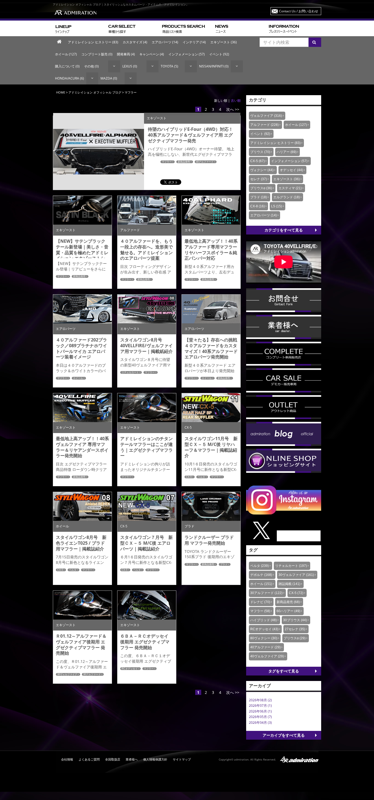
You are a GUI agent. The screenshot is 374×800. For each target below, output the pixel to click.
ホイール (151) (261, 584)
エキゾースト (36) (223, 42)
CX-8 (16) (257, 206)
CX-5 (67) (257, 161)
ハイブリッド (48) (263, 620)
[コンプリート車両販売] (283, 353)
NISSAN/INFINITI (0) (214, 66)
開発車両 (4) (126, 54)
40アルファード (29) (265, 647)
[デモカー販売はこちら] (283, 380)
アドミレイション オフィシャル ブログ (94, 92)
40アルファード (205, 161)
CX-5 (189, 477)
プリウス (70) (260, 152)
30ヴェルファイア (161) (296, 575)
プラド (224, 564)
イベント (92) (219, 54)
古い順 (236, 100)
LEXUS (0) (129, 66)
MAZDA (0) (108, 78)
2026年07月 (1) (260, 705)
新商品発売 (184, 161)
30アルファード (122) (266, 593)
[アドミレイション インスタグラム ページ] (283, 499)
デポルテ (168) (261, 575)
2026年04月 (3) (260, 722)
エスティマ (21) (290, 188)
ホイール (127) (66, 54)
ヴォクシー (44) (262, 170)
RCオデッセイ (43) (264, 629)
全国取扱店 (112, 759)
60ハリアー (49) (288, 611)
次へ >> (232, 109)
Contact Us (298, 11)
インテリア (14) (194, 42)
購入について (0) (67, 66)
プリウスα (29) (295, 638)
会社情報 (67, 759)
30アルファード (92, 674)
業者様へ (132, 759)
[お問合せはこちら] (283, 300)
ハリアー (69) (287, 152)
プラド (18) (258, 197)
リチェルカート (130, 372)
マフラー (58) (260, 611)
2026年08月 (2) (260, 700)
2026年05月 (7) (260, 716)
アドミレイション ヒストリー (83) (93, 42)
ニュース (239, 28)
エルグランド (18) (286, 197)
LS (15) (276, 206)
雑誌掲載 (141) (289, 584)
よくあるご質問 (89, 759)
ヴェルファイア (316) (266, 116)
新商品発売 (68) (288, 602)
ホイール (78, 378)
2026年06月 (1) (260, 711)
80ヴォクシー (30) (263, 638)
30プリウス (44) (295, 620)
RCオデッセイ (130, 668)
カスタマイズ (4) (135, 42)
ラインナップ (79, 28)
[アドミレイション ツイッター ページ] (283, 530)
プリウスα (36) (261, 188)
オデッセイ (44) (291, 170)
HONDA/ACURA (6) (69, 78)
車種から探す (133, 28)
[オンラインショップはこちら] (283, 460)
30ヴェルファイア (67, 674)
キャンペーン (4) (151, 54)
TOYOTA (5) (169, 66)
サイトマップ (182, 759)
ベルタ (201, 477)
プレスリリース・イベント (293, 28)
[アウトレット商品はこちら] (283, 407)
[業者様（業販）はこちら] (283, 326)
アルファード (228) (264, 125)
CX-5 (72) (296, 593)
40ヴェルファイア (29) (267, 656)
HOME (60, 92)
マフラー (167, 161)
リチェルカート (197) (291, 566)
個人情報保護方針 (155, 759)
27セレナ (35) (295, 629)
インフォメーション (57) (186, 54)
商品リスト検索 (186, 28)
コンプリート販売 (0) (97, 54)
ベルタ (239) (259, 566)
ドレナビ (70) (260, 602)
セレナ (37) (258, 179)
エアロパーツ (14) (165, 42)
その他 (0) (91, 66)
